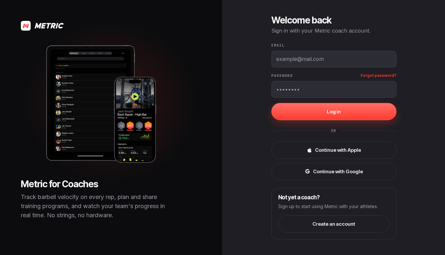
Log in (334, 111)
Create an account (333, 224)
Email (278, 45)
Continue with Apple (338, 150)
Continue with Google (338, 171)
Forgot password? (378, 75)
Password (282, 75)
